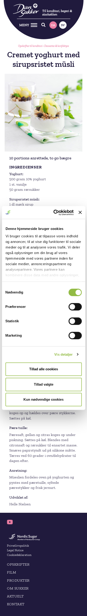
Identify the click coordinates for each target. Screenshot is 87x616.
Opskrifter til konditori (30, 46)
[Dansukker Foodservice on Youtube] (10, 522)
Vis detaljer (63, 354)
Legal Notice (15, 550)
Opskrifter (18, 564)
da (53, 25)
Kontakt (16, 604)
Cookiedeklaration (19, 555)
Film (11, 572)
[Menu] (34, 25)
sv (63, 25)
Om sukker (18, 588)
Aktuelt (15, 596)
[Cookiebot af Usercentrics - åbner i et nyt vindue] (55, 213)
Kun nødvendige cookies (43, 399)
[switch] (75, 306)
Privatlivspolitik (18, 545)
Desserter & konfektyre (56, 46)
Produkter (18, 580)
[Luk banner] (80, 212)
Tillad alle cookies (43, 369)
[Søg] (43, 25)
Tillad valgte (43, 384)
